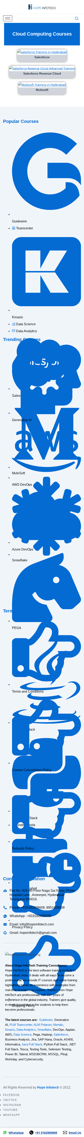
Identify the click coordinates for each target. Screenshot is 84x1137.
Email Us (75, 1132)
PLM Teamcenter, (21, 1024)
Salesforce (61, 1034)
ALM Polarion (43, 1024)
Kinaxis (10, 1029)
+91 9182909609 (46, 1132)
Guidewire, (46, 1020)
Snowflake (44, 1029)
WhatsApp (16, 1132)
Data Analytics (26, 1029)
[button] (76, 18)
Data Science (22, 1034)
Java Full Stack (32, 1044)
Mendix (58, 1024)
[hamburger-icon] (7, 18)
